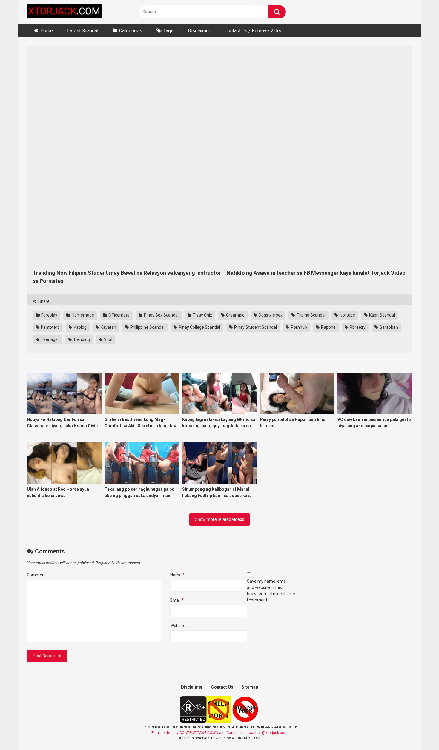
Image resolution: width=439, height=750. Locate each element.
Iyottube (347, 315)
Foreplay (48, 315)
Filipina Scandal (311, 315)
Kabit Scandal (381, 315)
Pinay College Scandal (199, 327)
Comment (36, 574)
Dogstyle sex (270, 315)
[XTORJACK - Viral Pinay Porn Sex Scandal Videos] (64, 12)
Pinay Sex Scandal (161, 315)
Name (177, 574)
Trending (81, 339)
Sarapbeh (388, 327)
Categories (130, 30)
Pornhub (298, 327)
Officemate (119, 315)
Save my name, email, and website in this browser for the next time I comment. (271, 590)
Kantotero (50, 327)
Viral (107, 339)
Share (43, 301)
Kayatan (108, 327)
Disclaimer (199, 30)
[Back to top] (419, 732)
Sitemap (250, 687)
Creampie (235, 315)
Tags (168, 30)
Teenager (49, 339)
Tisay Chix (202, 315)
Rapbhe (328, 327)
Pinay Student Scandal (255, 327)
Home (46, 30)
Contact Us (222, 687)
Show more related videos (219, 519)
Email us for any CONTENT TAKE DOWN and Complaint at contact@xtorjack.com (219, 732)
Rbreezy (357, 327)
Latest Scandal (82, 30)
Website (177, 625)
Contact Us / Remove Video (254, 30)
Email (177, 600)
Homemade (82, 315)
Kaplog (80, 327)
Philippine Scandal (147, 327)
